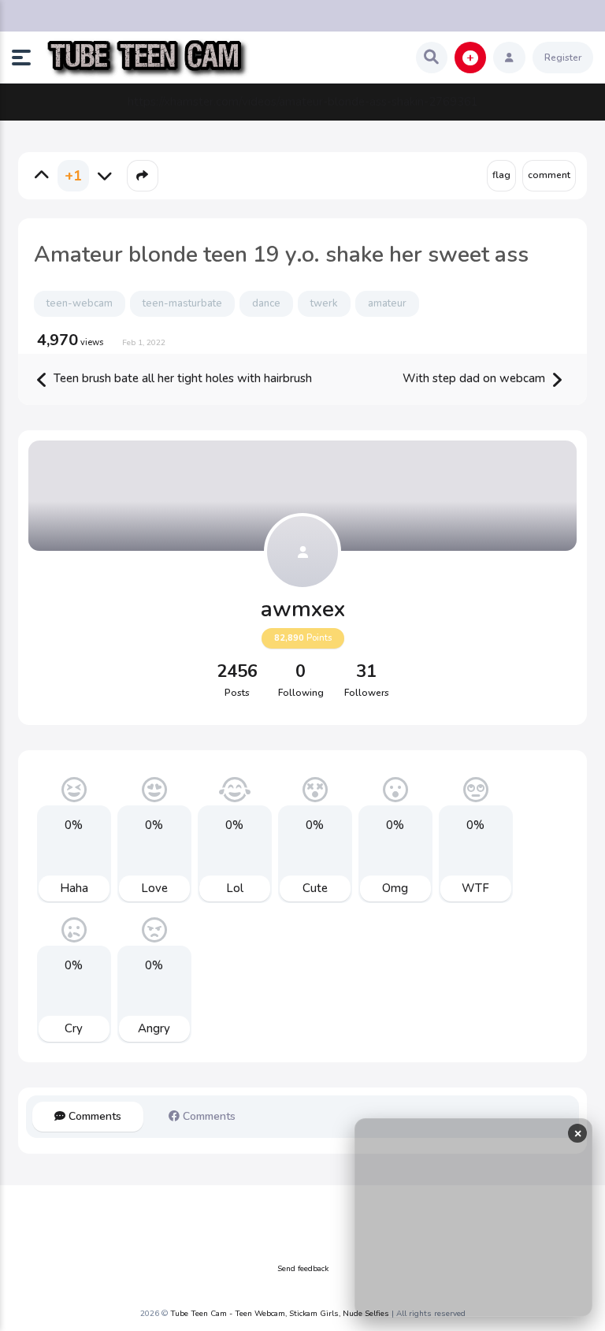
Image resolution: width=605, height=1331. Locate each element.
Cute (315, 888)
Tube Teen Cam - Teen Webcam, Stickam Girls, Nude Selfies (279, 1313)
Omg (395, 888)
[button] (27, 57)
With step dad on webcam (475, 378)
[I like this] (42, 175)
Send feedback (302, 1268)
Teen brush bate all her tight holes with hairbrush (181, 378)
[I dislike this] (105, 175)
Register (562, 57)
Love (154, 888)
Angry (154, 1028)
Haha (74, 888)
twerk (324, 303)
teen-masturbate (182, 303)
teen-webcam (79, 303)
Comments (93, 1116)
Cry (74, 1028)
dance (266, 303)
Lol (234, 888)
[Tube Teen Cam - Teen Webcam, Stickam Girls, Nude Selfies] (147, 57)
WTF (475, 888)
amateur (387, 303)
